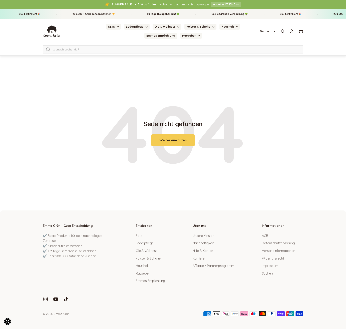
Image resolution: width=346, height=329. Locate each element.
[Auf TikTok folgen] (66, 299)
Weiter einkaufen (173, 140)
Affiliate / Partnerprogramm (213, 266)
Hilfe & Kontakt (203, 251)
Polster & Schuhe (198, 26)
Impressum (270, 266)
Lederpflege (135, 26)
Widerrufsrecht (273, 258)
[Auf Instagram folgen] (45, 299)
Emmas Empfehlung (160, 35)
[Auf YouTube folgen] (55, 299)
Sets (139, 236)
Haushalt (227, 26)
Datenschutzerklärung (278, 243)
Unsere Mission (203, 236)
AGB (265, 236)
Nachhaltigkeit (203, 243)
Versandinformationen (278, 251)
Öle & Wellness (165, 26)
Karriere (198, 258)
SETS (111, 26)
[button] (7, 321)
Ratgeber (189, 35)
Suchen (267, 273)
